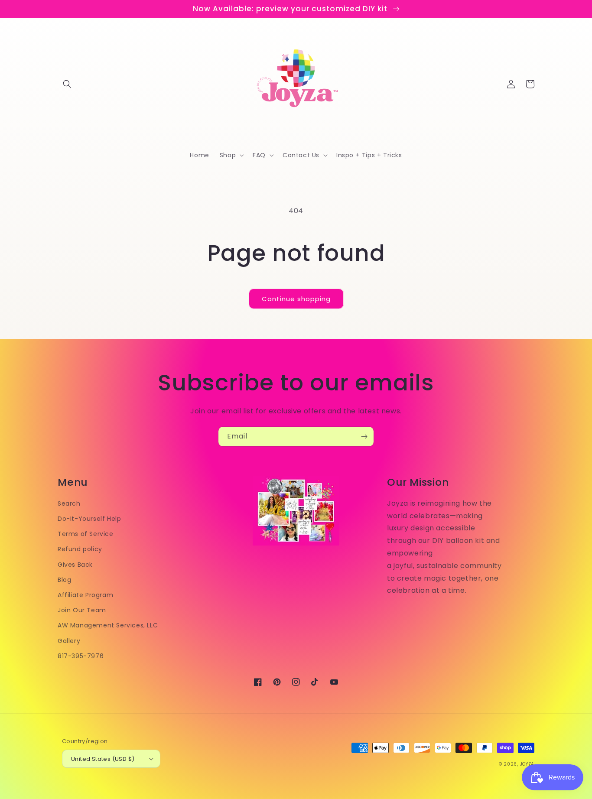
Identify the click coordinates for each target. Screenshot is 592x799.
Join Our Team (82, 610)
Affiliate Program (85, 595)
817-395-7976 (81, 656)
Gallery (69, 641)
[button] (67, 84)
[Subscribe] (364, 436)
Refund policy (80, 549)
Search (69, 503)
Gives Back (75, 564)
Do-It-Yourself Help (89, 518)
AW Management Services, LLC (108, 625)
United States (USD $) (102, 759)
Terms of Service (86, 533)
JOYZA (527, 764)
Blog (64, 579)
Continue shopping (296, 298)
